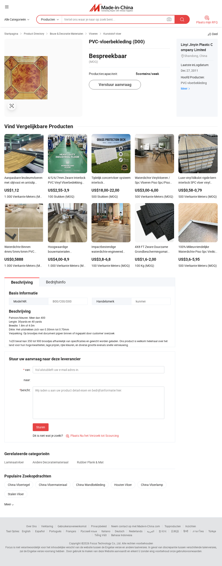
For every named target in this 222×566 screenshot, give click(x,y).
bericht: (25, 390)
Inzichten (190, 526)
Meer (184, 88)
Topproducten (173, 526)
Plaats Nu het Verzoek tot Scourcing (92, 435)
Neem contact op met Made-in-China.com (135, 526)
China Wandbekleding (90, 485)
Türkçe (212, 531)
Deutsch (119, 531)
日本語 (175, 531)
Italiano (105, 531)
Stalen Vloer (16, 494)
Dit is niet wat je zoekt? (48, 435)
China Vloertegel (19, 485)
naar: (27, 380)
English (26, 531)
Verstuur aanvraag (115, 84)
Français (71, 531)
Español (40, 531)
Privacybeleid (99, 526)
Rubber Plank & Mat (90, 462)
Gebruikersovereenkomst (72, 526)
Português (55, 531)
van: (27, 370)
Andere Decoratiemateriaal (50, 462)
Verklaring (47, 526)
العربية (150, 531)
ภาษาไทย (198, 531)
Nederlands (135, 531)
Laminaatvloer (14, 462)
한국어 (162, 531)
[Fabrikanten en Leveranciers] (111, 7)
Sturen (40, 427)
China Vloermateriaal (53, 485)
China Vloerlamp (152, 485)
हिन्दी (185, 531)
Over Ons (31, 526)
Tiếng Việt (101, 535)
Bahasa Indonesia (121, 535)
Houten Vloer (123, 485)
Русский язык (89, 531)
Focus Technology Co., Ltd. (105, 543)
